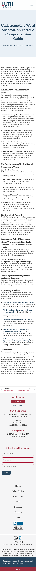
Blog (18, 502)
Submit (6, 473)
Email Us (18, 401)
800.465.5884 (18, 405)
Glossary (30, 45)
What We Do (18, 491)
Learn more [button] (20, 563)
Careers (18, 512)
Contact (18, 517)
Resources (18, 496)
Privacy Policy (18, 542)
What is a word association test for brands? (18, 302)
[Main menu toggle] (31, 4)
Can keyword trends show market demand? (18, 319)
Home (18, 486)
